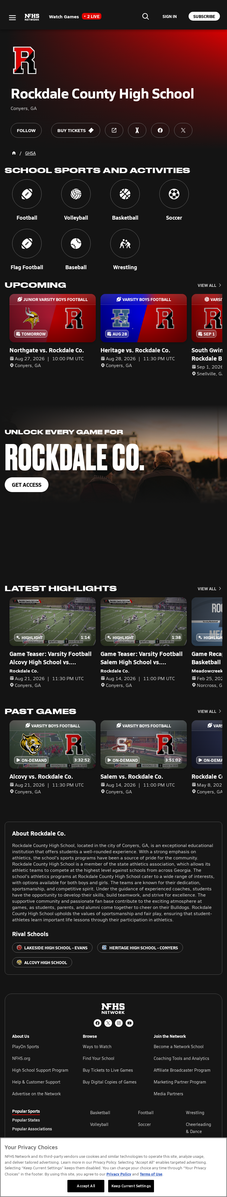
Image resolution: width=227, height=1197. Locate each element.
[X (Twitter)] (108, 1023)
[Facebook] (97, 1023)
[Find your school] (145, 16)
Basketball (100, 1112)
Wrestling (195, 1112)
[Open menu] (12, 17)
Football (146, 1112)
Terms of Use (151, 1174)
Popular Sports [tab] (26, 1111)
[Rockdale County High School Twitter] (183, 130)
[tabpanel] (152, 1128)
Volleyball (99, 1124)
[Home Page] (14, 153)
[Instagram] (119, 1023)
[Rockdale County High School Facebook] (160, 130)
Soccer (144, 1124)
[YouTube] (129, 1023)
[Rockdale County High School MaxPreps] (137, 130)
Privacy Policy (118, 1174)
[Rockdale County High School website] (114, 130)
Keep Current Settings (131, 1185)
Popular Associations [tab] (32, 1129)
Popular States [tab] (26, 1120)
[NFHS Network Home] (32, 17)
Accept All (86, 1185)
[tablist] (41, 1120)
